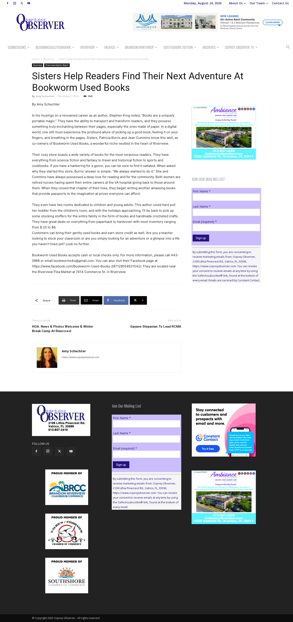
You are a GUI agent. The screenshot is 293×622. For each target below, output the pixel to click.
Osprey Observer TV (239, 47)
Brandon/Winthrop (139, 47)
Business (49, 59)
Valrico (109, 47)
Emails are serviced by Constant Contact (233, 280)
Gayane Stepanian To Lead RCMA (155, 326)
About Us (236, 3)
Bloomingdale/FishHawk (53, 47)
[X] (21, 3)
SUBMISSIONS (17, 47)
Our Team (257, 3)
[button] (288, 48)
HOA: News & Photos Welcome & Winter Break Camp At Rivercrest (62, 329)
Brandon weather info (224, 326)
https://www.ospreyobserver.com (80, 357)
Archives (208, 47)
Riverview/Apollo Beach (56, 65)
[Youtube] (29, 3)
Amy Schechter (45, 96)
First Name (202, 191)
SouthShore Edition (178, 47)
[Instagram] (14, 3)
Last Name (202, 206)
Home (35, 59)
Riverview (87, 47)
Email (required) (205, 222)
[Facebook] (7, 3)
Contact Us (280, 3)
